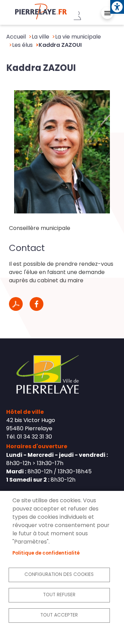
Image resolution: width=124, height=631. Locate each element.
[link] (117, 7)
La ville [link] (40, 37)
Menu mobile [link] (107, 13)
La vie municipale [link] (78, 37)
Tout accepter (59, 615)
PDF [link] (16, 304)
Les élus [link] (22, 45)
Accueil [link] (16, 37)
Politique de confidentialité (46, 553)
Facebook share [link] (36, 304)
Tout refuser (59, 594)
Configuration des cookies (59, 574)
